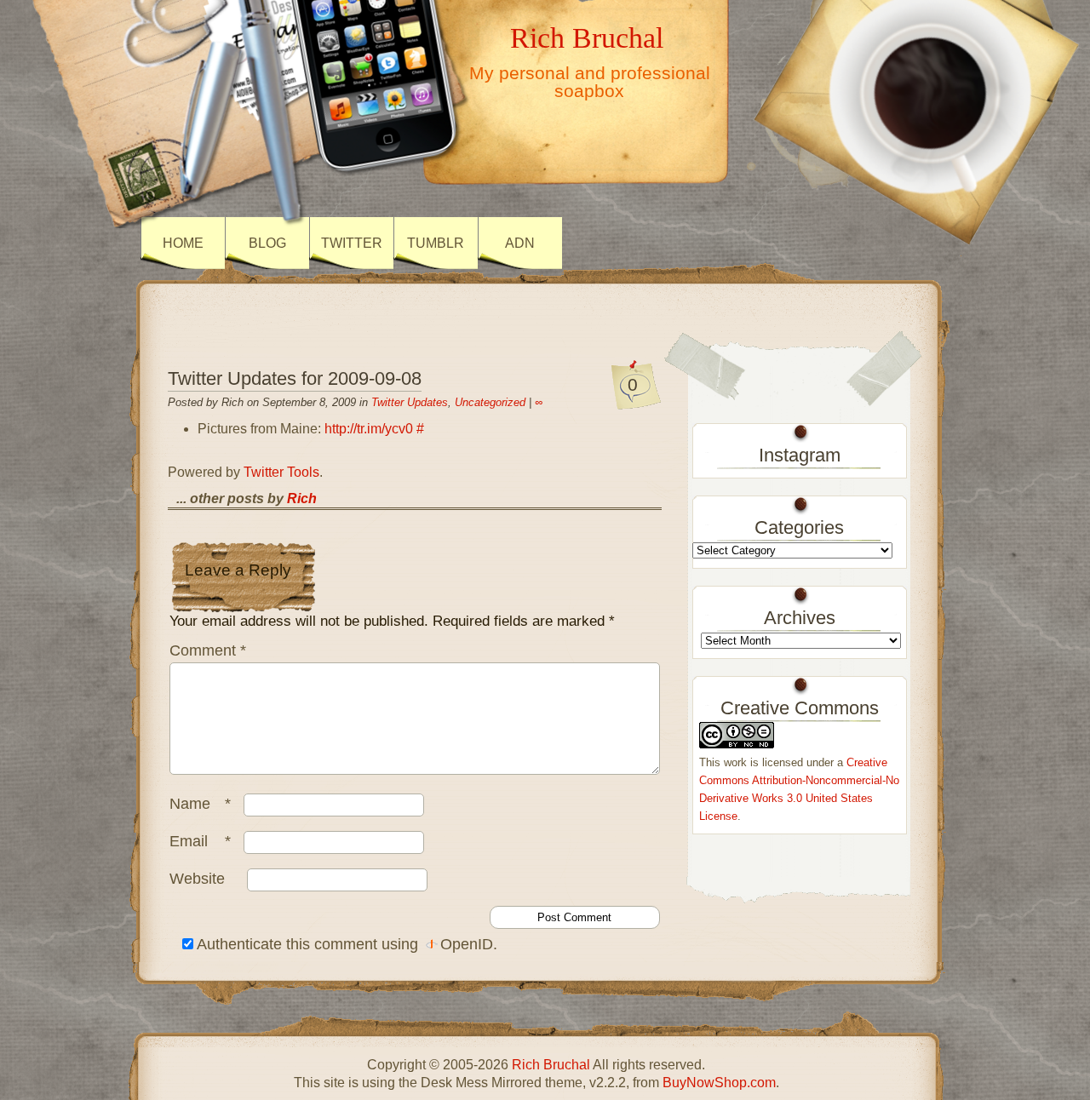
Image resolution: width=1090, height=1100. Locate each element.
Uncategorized (490, 402)
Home (183, 243)
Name (200, 803)
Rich (302, 498)
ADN (520, 243)
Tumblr (435, 243)
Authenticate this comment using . (345, 944)
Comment (207, 650)
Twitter (351, 243)
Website (197, 878)
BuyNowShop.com (719, 1082)
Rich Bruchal (586, 37)
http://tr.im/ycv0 (368, 428)
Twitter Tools (281, 472)
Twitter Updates (409, 402)
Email (200, 841)
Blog (267, 243)
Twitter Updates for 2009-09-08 (295, 378)
